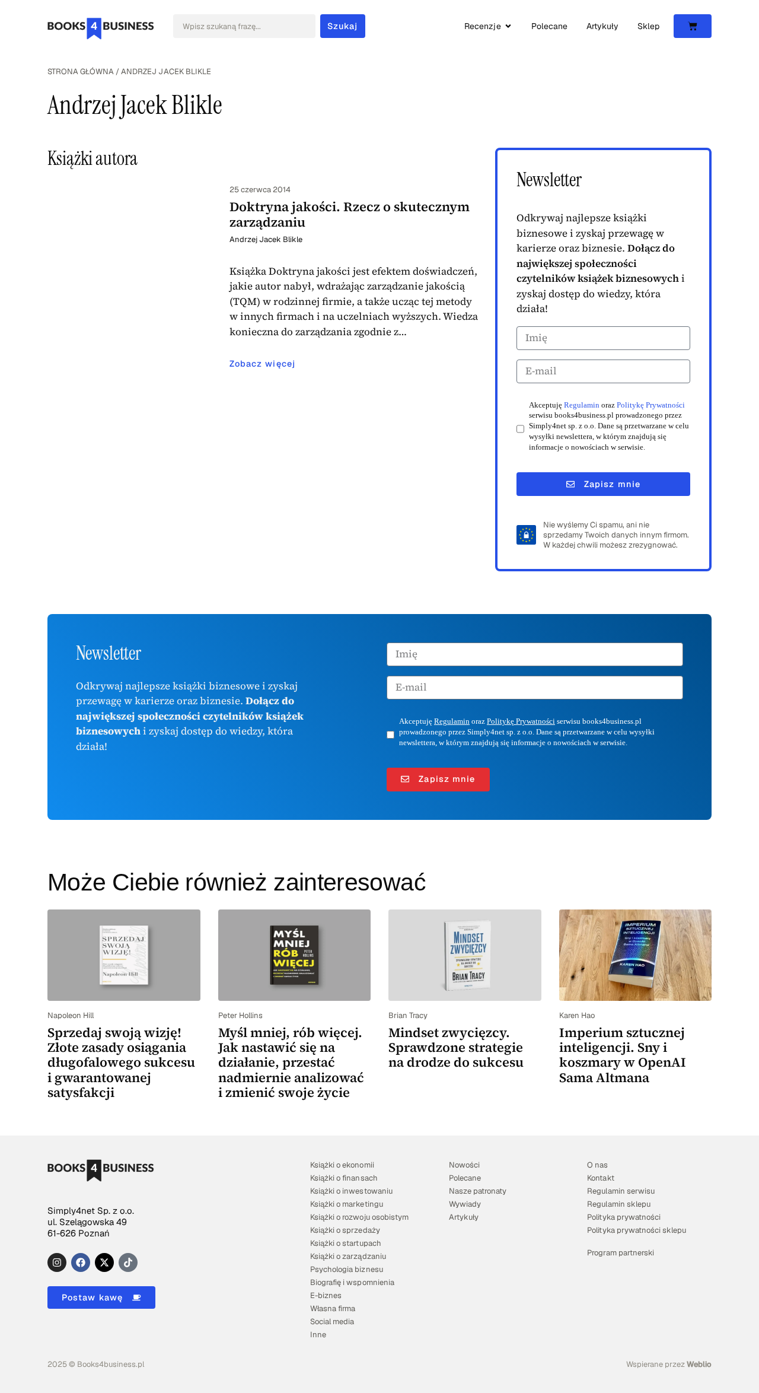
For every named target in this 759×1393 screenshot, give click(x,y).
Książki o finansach (343, 1178)
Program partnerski (620, 1253)
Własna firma (332, 1308)
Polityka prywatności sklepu (636, 1230)
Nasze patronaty (477, 1191)
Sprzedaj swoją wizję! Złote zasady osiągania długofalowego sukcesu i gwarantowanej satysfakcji (121, 1062)
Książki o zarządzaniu (347, 1256)
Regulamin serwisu (620, 1191)
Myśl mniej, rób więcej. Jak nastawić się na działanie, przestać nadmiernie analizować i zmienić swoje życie (291, 1062)
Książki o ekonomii (342, 1165)
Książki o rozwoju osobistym (359, 1217)
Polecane (465, 1178)
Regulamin (581, 405)
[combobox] (244, 26)
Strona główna (80, 71)
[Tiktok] (128, 1262)
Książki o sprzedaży (345, 1230)
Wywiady (465, 1204)
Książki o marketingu (346, 1204)
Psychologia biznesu (346, 1269)
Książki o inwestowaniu (351, 1191)
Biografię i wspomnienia (352, 1282)
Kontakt (600, 1178)
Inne (318, 1335)
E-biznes (326, 1295)
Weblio (699, 1364)
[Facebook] (80, 1262)
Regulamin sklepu (618, 1204)
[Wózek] (693, 26)
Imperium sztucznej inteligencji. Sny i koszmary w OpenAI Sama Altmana (622, 1054)
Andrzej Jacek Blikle (265, 239)
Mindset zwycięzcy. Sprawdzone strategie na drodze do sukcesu (456, 1047)
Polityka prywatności (623, 1217)
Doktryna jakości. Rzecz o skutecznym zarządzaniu (349, 214)
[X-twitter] (104, 1262)
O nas (597, 1165)
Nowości (464, 1165)
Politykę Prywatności (651, 405)
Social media (332, 1321)
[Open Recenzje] (508, 26)
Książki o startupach (345, 1243)
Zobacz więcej (262, 363)
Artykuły (464, 1217)
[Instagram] (56, 1262)
